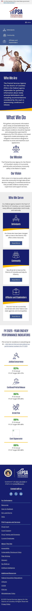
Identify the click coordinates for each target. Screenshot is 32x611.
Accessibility (5, 548)
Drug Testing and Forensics (10, 535)
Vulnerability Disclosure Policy (11, 552)
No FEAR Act (5, 564)
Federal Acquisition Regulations (11, 578)
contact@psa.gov (18, 484)
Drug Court (5, 527)
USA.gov (4, 582)
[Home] (16, 17)
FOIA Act (4, 590)
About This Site (6, 544)
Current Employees (7, 538)
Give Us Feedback (7, 509)
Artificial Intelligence (8, 568)
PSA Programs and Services (10, 522)
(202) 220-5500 (20, 482)
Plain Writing (5, 556)
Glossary (4, 560)
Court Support (6, 531)
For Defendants (6, 500)
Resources (4, 505)
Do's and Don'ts (6, 513)
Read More (16, 243)
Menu (29, 22)
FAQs (3, 517)
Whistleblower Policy (8, 593)
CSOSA (3, 586)
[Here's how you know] (16, 2)
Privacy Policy (5, 604)
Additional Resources (8, 573)
